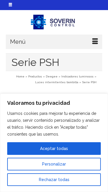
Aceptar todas (54, 148)
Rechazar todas (54, 179)
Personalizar (54, 164)
